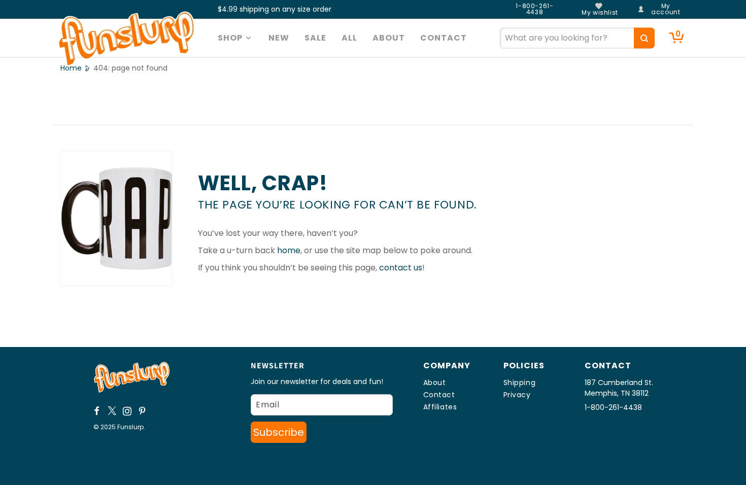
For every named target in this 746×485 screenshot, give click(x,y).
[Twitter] (112, 411)
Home (71, 68)
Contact (439, 395)
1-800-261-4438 (534, 9)
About (434, 382)
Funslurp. (131, 427)
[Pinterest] (142, 411)
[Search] (644, 37)
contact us (400, 267)
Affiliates (440, 407)
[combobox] (577, 37)
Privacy (517, 395)
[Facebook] (97, 411)
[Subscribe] (279, 432)
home (288, 250)
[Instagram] (127, 411)
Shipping (519, 382)
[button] (236, 38)
